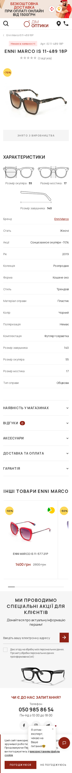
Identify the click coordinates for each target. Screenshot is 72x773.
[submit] (64, 637)
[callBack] (66, 24)
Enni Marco (61, 219)
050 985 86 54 (36, 709)
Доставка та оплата (23, 453)
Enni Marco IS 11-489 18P (19, 35)
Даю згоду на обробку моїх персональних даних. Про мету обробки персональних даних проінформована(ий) (37, 653)
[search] (6, 24)
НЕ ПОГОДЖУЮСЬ (53, 765)
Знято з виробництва (36, 135)
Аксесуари (13, 438)
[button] (64, 743)
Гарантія (11, 468)
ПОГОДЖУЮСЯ (20, 765)
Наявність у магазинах (26, 408)
